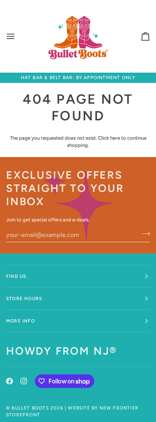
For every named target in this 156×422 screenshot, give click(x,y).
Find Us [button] (16, 276)
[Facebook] (9, 381)
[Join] (143, 234)
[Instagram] (23, 381)
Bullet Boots (30, 408)
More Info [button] (20, 321)
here (115, 138)
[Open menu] (17, 36)
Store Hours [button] (24, 298)
